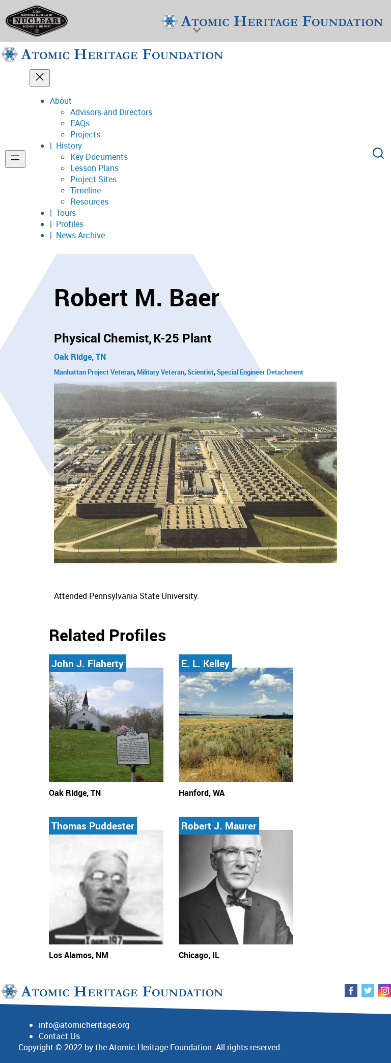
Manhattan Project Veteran (94, 372)
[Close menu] (40, 78)
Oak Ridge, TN (80, 356)
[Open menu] (15, 159)
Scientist (200, 372)
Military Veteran (160, 372)
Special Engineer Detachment (260, 372)
